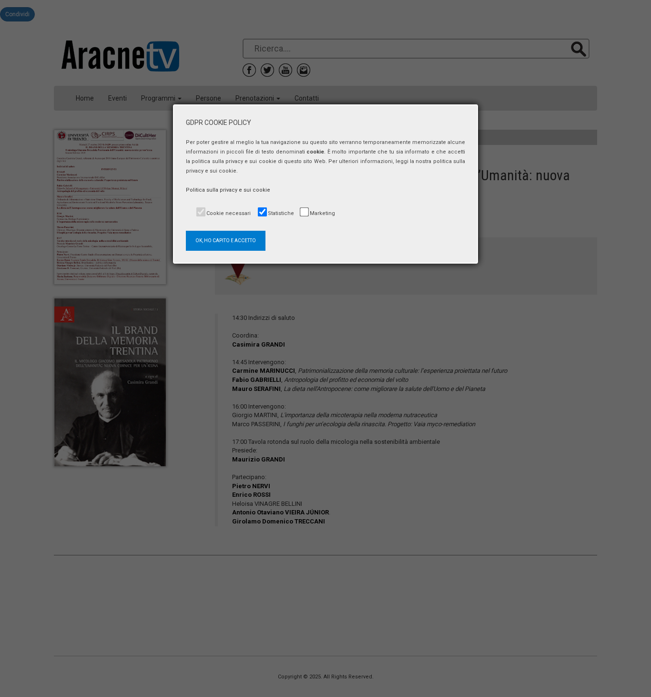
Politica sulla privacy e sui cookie (228, 190)
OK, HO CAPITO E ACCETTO (225, 240)
